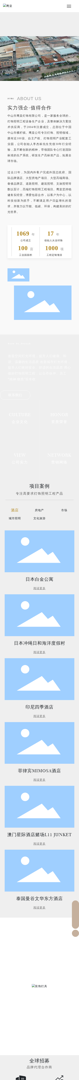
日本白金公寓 (39, 579)
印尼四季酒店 (39, 707)
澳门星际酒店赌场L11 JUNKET (39, 834)
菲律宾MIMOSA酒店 (39, 770)
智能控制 (39, 1045)
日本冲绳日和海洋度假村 (39, 643)
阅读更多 (39, 588)
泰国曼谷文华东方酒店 (39, 898)
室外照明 (39, 1007)
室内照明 (39, 969)
